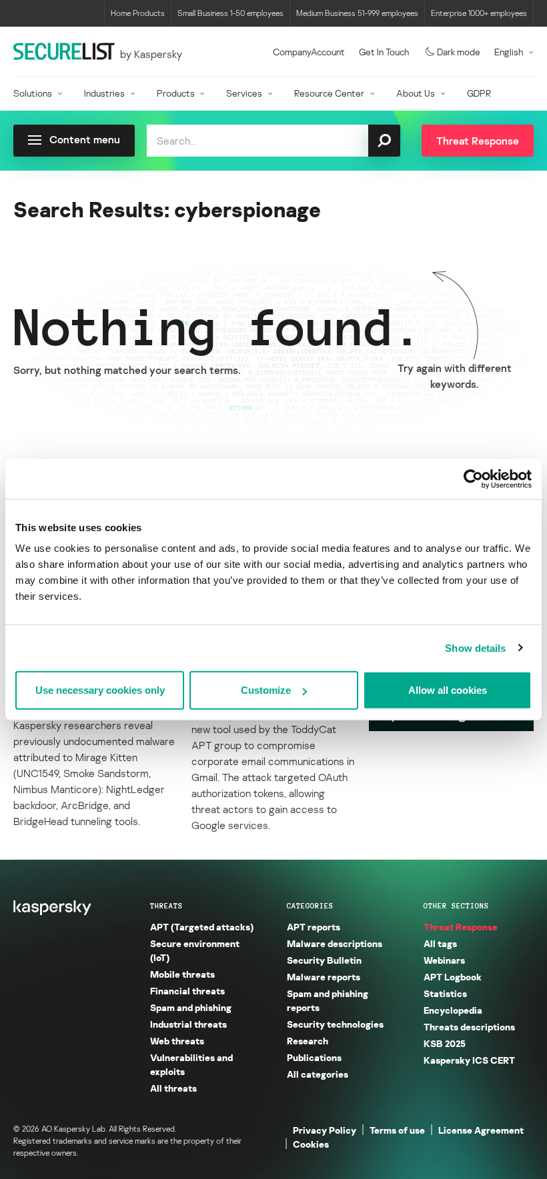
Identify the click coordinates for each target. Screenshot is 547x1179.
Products (176, 93)
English (508, 51)
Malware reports (323, 976)
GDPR (479, 93)
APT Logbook (453, 976)
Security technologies (335, 1024)
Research (307, 1040)
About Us (415, 93)
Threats (166, 906)
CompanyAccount (309, 51)
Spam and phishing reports (327, 1000)
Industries (104, 93)
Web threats (177, 1040)
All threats (173, 1088)
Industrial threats (188, 1024)
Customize (266, 690)
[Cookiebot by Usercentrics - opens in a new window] (473, 479)
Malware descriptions (334, 943)
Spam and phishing (190, 1007)
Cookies (311, 1144)
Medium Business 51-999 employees (357, 13)
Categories (310, 906)
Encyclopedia (453, 1010)
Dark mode (458, 51)
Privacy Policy (324, 1130)
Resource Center (329, 93)
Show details (475, 647)
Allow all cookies (447, 690)
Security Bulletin (324, 960)
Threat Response (461, 926)
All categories (317, 1074)
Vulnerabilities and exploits (191, 1064)
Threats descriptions (469, 1026)
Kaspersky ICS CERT (469, 1060)
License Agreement (481, 1130)
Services (244, 93)
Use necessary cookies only (100, 690)
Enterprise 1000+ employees (479, 13)
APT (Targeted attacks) (201, 926)
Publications (314, 1057)
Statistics (445, 993)
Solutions (32, 93)
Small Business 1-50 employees (230, 13)
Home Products (138, 13)
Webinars (444, 960)
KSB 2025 (445, 1043)
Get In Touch (384, 51)
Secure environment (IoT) (194, 950)
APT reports (313, 926)
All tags (440, 943)
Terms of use (397, 1130)
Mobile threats (182, 974)
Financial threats (187, 990)
